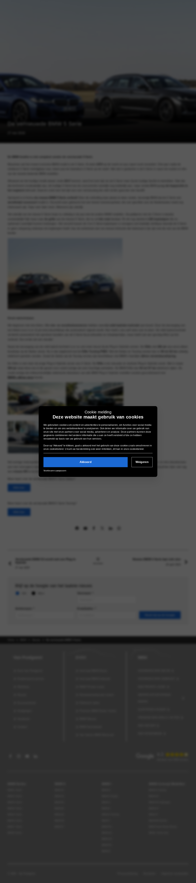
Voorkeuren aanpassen (54, 470)
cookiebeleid (57, 449)
